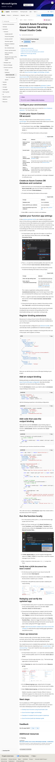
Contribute (25, 759)
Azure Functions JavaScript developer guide (33, 718)
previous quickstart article (29, 219)
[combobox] (9, 21)
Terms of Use (4, 761)
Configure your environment (27, 48)
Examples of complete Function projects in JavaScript (35, 715)
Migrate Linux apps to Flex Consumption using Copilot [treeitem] (11, 58)
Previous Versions (13, 759)
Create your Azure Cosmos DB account (29, 50)
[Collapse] (16, 19)
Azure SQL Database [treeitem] (10, 77)
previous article (45, 162)
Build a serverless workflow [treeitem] (9, 53)
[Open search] (48, 12)
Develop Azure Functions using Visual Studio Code (34, 709)
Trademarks (11, 761)
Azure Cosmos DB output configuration (30, 382)
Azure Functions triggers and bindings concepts (37, 72)
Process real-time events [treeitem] (10, 50)
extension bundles (45, 325)
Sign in (51, 11)
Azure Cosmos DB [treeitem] (10, 74)
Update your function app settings (28, 53)
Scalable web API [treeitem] (8, 34)
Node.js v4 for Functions (37, 100)
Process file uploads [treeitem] (9, 36)
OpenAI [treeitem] (6, 79)
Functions (30, 19)
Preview (44, 145)
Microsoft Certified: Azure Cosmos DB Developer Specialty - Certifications (36, 741)
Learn (21, 19)
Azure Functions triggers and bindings (32, 712)
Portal (38, 15)
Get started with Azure (47, 15)
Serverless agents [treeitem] (9, 41)
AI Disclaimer (4, 759)
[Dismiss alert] (52, 3)
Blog (19, 759)
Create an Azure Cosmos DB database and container (32, 51)
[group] (37, 439)
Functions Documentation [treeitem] (8, 24)
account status (47, 646)
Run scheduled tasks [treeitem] (9, 48)
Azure (25, 19)
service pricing (23, 648)
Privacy (30, 759)
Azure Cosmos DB (24, 77)
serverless (33, 158)
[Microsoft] (2, 12)
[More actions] (53, 20)
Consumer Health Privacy (40, 759)
